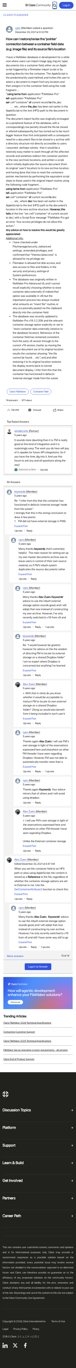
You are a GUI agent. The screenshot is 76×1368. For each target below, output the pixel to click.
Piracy (36, 1328)
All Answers (13, 482)
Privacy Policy (20, 1328)
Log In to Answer (38, 966)
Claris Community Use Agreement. (27, 1297)
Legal (5, 1328)
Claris (5, 1094)
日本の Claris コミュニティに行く (21, 1336)
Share (60, 409)
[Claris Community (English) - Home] (38, 5)
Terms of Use (58, 1321)
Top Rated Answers (18, 421)
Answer (37, 409)
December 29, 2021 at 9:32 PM (31, 32)
